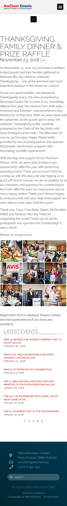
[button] (60, 7)
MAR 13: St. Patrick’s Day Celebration (27, 369)
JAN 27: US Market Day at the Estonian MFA (31, 411)
